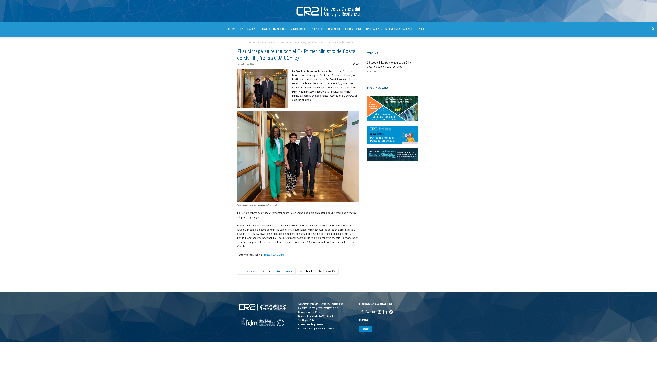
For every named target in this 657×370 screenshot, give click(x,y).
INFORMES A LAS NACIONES (398, 29)
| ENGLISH (421, 29)
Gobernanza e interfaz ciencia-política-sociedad (269, 42)
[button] (653, 29)
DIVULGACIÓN (372, 29)
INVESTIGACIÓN (247, 29)
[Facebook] (361, 312)
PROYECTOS (317, 29)
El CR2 (231, 29)
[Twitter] (367, 312)
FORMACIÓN (334, 29)
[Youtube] (373, 312)
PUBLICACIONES (353, 29)
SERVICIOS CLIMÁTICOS (272, 29)
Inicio (239, 42)
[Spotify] (391, 312)
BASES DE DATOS (297, 29)
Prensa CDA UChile (273, 254)
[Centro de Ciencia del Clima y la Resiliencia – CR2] (328, 11)
